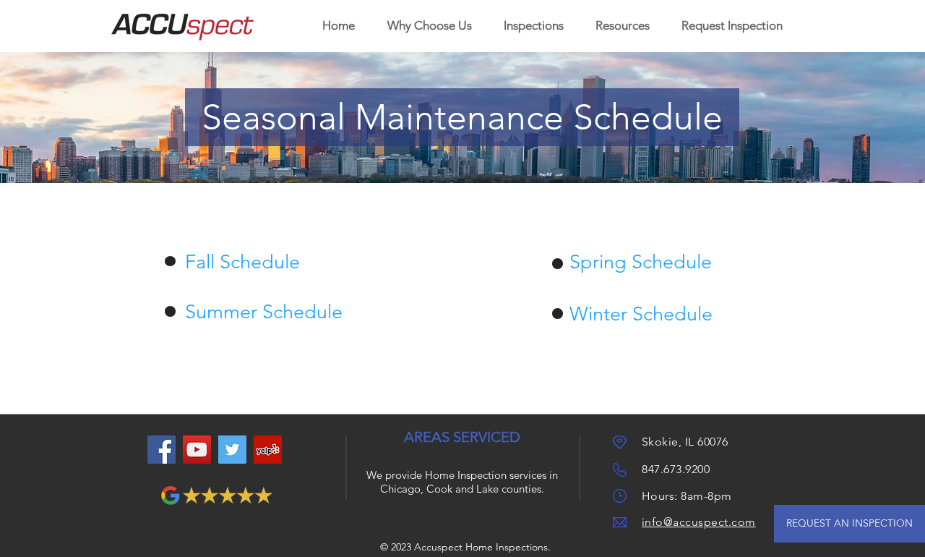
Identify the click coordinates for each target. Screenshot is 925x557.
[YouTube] (197, 449)
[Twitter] (232, 449)
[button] (534, 25)
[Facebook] (161, 449)
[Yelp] (268, 449)
